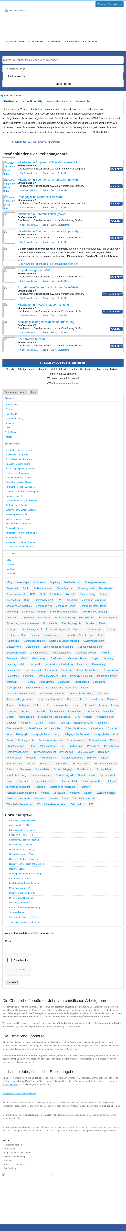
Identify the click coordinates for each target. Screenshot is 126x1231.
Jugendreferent (34, 687)
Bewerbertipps (54, 41)
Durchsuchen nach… (15, 392)
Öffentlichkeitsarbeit (76, 728)
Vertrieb (45, 792)
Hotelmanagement (48, 675)
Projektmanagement (17, 751)
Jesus (31, 681)
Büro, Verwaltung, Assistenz (18, 459)
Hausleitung (98, 664)
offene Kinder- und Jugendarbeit (44, 728)
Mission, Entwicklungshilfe (18, 523)
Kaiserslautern (54, 687)
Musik (52, 722)
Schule (31, 763)
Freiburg (35, 635)
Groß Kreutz (57, 658)
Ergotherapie (50, 623)
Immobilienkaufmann (81, 675)
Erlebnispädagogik (71, 623)
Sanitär (104, 757)
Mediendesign (26, 716)
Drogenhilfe (28, 617)
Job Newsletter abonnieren (33, 263)
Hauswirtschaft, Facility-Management (23, 491)
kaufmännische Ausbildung (20, 693)
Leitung (115, 705)
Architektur (39, 582)
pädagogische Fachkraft (77, 734)
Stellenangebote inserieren (64, 263)
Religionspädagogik (72, 757)
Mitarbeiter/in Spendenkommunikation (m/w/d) (48, 179)
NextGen (65, 722)
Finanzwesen (95, 629)
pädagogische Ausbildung (45, 734)
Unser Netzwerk (35, 41)
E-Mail (9, 941)
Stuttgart (111, 781)
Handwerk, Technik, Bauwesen (20, 487)
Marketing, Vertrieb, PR (16, 514)
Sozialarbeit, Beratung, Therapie (20, 542)
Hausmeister (13, 670)
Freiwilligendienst (53, 635)
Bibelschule (55, 594)
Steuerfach (22, 781)
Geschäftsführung (61, 652)
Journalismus (46, 681)
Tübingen (85, 786)
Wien (65, 798)
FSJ (100, 635)
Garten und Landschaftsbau (64, 640)
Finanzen (78, 629)
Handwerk (35, 664)
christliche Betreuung (93, 600)
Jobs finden (63, 83)
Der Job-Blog (10, 1168)
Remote (91, 757)
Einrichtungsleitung (64, 617)
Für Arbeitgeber (72, 41)
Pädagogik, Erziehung (15, 528)
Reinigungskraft (49, 757)
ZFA (91, 804)
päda (9, 734)
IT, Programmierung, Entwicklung (21, 500)
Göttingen (11, 658)
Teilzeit (8, 427)
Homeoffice (12, 675)
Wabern (88, 792)
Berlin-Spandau (65, 588)
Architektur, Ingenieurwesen (18, 450)
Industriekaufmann (107, 675)
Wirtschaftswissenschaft (19, 804)
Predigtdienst (76, 746)
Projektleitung (111, 746)
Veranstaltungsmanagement (21, 792)
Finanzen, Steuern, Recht (17, 464)
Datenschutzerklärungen (15, 1156)
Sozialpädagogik (65, 775)
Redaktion (103, 751)
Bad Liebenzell (72, 582)
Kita (69, 699)
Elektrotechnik (86, 617)
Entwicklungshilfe (108, 617)
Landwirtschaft (61, 705)
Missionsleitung (105, 716)
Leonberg (11, 711)
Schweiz (11, 769)
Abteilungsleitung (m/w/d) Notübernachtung (46, 322)
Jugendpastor (13, 687)
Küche (36, 705)
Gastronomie (32, 646)
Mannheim (93, 711)
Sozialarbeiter (84, 769)
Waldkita (10, 798)
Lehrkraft (90, 705)
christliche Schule (65, 605)
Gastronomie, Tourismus (17, 473)
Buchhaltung (13, 600)
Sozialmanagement (41, 775)
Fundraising (12, 640)
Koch (79, 699)
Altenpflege (23, 582)
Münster (39, 722)
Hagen (94, 658)
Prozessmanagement (44, 751)
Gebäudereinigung (16, 652)
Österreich (113, 728)
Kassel (84, 687)
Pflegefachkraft (48, 746)
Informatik (11, 681)
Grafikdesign (39, 658)
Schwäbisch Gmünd (105, 763)
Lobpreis (25, 711)
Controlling (12, 611)
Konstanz (112, 699)
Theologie (40, 786)
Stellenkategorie (12, 443)
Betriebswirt (105, 588)
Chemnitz (72, 600)
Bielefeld (70, 594)
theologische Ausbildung (62, 786)
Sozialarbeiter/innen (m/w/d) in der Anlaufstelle (48, 287)
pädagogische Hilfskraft (106, 734)
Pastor (9, 740)
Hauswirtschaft (33, 670)
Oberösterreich (14, 728)
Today (8, 560)
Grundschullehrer (77, 658)
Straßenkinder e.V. (29, 173)
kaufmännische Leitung (81, 693)
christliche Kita (44, 605)
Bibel (42, 594)
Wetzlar (54, 798)
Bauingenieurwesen (94, 582)
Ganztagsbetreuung (34, 640)
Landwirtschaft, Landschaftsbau (20, 510)
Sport (9, 781)
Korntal (10, 705)
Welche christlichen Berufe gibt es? (19, 1093)
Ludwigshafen (75, 711)
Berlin (26, 588)
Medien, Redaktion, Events (18, 519)
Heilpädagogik (110, 670)
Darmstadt (28, 611)
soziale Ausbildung (16, 775)
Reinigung (30, 757)
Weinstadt (39, 798)
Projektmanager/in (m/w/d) (35, 270)
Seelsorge (25, 769)
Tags (33, 392)
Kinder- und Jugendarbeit (19, 699)
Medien (10, 716)
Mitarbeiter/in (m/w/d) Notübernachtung (43, 304)
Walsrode (25, 798)
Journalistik (64, 681)
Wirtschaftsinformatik (83, 798)
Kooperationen (90, 41)
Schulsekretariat (81, 763)
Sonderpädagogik (63, 769)
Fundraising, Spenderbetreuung (20, 468)
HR (64, 675)
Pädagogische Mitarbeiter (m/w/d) (40, 197)
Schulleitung (61, 763)
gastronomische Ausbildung (58, 646)
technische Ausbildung (18, 786)
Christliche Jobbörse (13, 1145)
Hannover (82, 664)
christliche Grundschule (19, 605)
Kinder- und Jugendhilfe (50, 699)
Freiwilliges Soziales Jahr (80, 635)
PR (62, 746)
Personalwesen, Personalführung (21, 533)
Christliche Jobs (10, 1084)
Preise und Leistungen (14, 1164)
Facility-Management (57, 629)
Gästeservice (13, 646)
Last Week (10, 569)
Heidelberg (51, 670)
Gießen (105, 652)
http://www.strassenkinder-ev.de (63, 101)
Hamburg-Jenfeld (15, 664)
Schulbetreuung (14, 763)
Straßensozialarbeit (91, 781)
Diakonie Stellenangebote (63, 611)
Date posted (10, 553)
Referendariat (13, 757)
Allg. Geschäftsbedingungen (17, 1152)
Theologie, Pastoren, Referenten (20, 546)
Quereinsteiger (86, 751)
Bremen (103, 594)
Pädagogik (22, 734)
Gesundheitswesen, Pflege (18, 482)
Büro (26, 600)
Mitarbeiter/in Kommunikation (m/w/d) (42, 214)
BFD (32, 594)
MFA (77, 716)
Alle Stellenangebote (14, 41)
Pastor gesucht (26, 740)
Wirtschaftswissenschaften (51, 804)
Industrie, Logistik (13, 496)
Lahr (46, 705)
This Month (10, 573)
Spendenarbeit (107, 775)
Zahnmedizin (77, 804)
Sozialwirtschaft (86, 775)
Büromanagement (43, 600)
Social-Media (42, 769)
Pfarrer (114, 740)
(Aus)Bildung (11, 404)
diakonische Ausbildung (94, 611)
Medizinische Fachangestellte (54, 716)
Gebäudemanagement (90, 646)
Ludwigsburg (57, 711)
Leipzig (103, 705)
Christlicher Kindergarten (93, 605)
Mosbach (11, 722)
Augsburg (55, 582)
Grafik (24, 658)
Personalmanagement (50, 740)
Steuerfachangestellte (44, 781)
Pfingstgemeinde (15, 746)
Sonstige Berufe (13, 537)
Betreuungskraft (85, 588)
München (26, 722)
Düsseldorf (44, 617)
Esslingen (11, 629)
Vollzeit (8, 437)
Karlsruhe (71, 687)
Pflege (32, 746)
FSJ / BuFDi (11, 414)
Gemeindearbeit (39, 652)
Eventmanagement (31, 629)
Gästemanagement (93, 640)
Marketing (108, 711)
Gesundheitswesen (86, 652)
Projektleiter (93, 746)
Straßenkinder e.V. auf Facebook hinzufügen (36, 141)
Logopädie (40, 711)
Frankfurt (111, 629)
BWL (60, 600)
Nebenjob (9, 423)
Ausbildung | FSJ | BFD (16, 454)
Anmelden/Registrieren (109, 4)
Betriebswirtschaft (16, 594)
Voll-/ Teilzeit (11, 432)
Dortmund (11, 617)
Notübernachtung (83, 722)
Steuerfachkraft (69, 781)
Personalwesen (97, 740)
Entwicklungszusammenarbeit (22, 623)
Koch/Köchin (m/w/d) (31, 339)
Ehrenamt (10, 409)
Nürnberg (102, 722)
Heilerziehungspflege (87, 670)
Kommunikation (94, 699)
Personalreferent (76, 740)
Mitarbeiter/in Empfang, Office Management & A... (50, 162)
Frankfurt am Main (16, 635)
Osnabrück (97, 728)
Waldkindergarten (106, 792)
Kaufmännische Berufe (16, 505)
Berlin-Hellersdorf (42, 588)
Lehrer (77, 705)
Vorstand (75, 792)
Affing (9, 582)
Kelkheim (103, 693)
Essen (102, 623)
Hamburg (108, 658)
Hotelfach (28, 675)
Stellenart (9, 398)
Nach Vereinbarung (14, 418)
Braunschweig (87, 594)
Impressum (9, 1148)
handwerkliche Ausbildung (59, 664)
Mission (88, 716)
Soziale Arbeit (103, 769)
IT (23, 681)
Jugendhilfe (99, 681)
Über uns (8, 1160)
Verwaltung (59, 792)
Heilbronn (66, 670)
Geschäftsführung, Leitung (18, 477)
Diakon (42, 611)
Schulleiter (45, 763)
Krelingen (24, 705)
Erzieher (90, 623)
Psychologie (66, 751)
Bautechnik (12, 588)
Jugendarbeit (82, 681)
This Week (10, 564)
